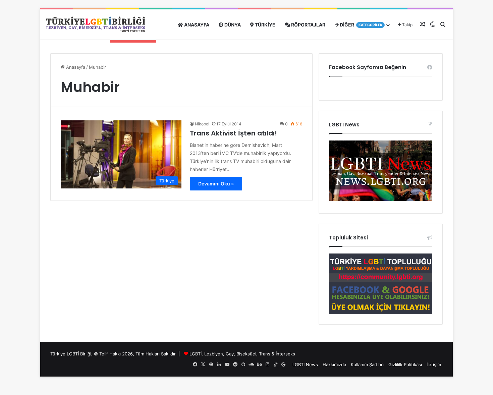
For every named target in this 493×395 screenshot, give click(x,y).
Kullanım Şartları (367, 364)
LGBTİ (195, 353)
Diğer (360, 24)
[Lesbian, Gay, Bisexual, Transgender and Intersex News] (380, 199)
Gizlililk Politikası (405, 364)
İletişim (434, 364)
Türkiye (264, 24)
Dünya (232, 24)
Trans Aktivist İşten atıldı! (233, 133)
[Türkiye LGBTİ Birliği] (95, 24)
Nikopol (202, 123)
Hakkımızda (334, 364)
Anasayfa (196, 24)
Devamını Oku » (216, 183)
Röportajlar (307, 24)
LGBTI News (305, 364)
